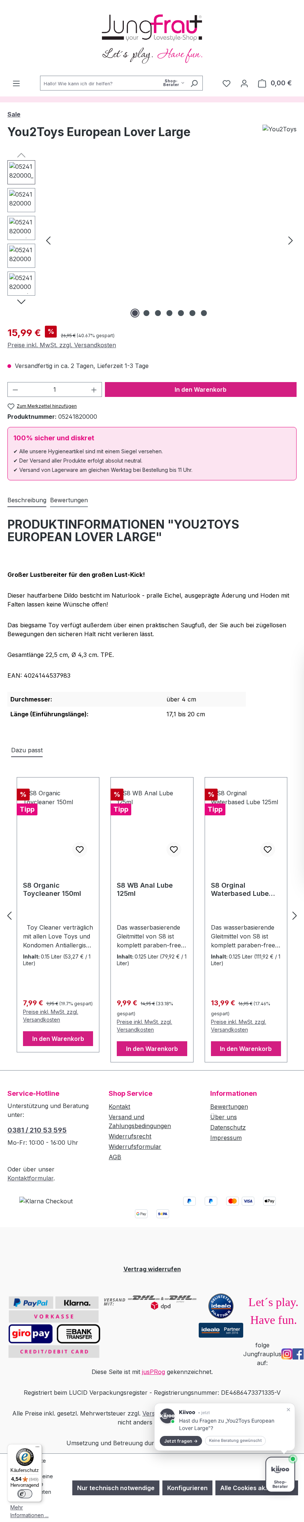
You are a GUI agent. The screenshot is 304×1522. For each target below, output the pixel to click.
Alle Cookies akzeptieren (256, 1488)
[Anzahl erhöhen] (94, 389)
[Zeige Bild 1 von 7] (135, 313)
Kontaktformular (30, 1178)
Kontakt (119, 1106)
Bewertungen (229, 1106)
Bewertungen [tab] (69, 500)
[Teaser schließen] (288, 1410)
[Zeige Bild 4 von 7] (169, 313)
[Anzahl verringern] (15, 389)
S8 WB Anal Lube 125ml (145, 889)
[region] (152, 240)
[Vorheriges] (48, 240)
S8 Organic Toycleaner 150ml (52, 889)
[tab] (26, 500)
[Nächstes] (290, 240)
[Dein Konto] (244, 83)
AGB (115, 1157)
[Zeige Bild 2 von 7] (146, 313)
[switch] (24, 1493)
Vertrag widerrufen (152, 1269)
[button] (224, 1427)
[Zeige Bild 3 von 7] (158, 313)
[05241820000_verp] (169, 240)
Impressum (226, 1137)
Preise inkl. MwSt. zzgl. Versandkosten (61, 345)
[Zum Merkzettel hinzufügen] (79, 849)
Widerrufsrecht (130, 1136)
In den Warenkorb (201, 389)
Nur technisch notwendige (116, 1488)
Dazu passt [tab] (27, 750)
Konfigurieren (187, 1488)
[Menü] (16, 83)
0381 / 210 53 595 (37, 1130)
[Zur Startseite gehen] (152, 38)
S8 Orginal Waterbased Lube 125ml (240, 889)
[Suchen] (194, 83)
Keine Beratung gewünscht (235, 1440)
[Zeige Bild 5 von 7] (181, 313)
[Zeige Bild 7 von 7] (204, 313)
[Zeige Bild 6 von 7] (192, 313)
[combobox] (113, 83)
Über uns (223, 1117)
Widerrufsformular (135, 1146)
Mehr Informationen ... (29, 1511)
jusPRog (153, 1371)
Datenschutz (228, 1127)
